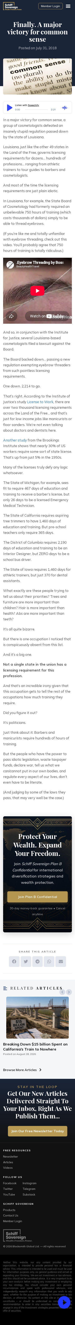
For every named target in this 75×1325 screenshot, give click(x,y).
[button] (68, 6)
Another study (15, 440)
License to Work (40, 402)
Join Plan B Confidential (37, 897)
